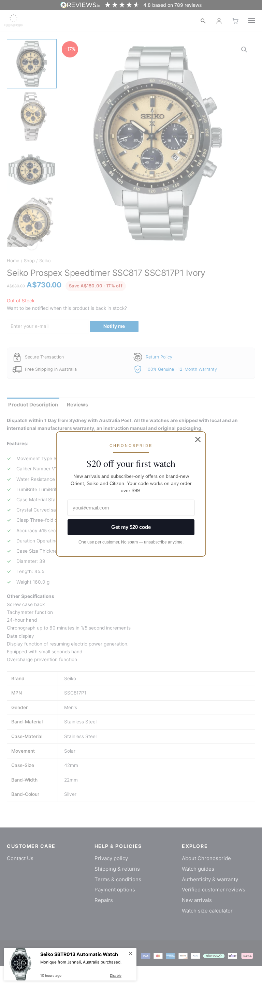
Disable (115, 975)
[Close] (198, 439)
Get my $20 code (131, 527)
